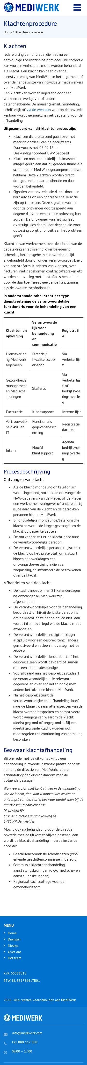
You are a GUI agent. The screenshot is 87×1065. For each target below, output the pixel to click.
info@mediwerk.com (27, 1033)
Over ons (14, 952)
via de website (38, 109)
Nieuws (13, 945)
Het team (14, 958)
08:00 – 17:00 (22, 1051)
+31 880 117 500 (24, 1042)
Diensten (14, 939)
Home (12, 933)
